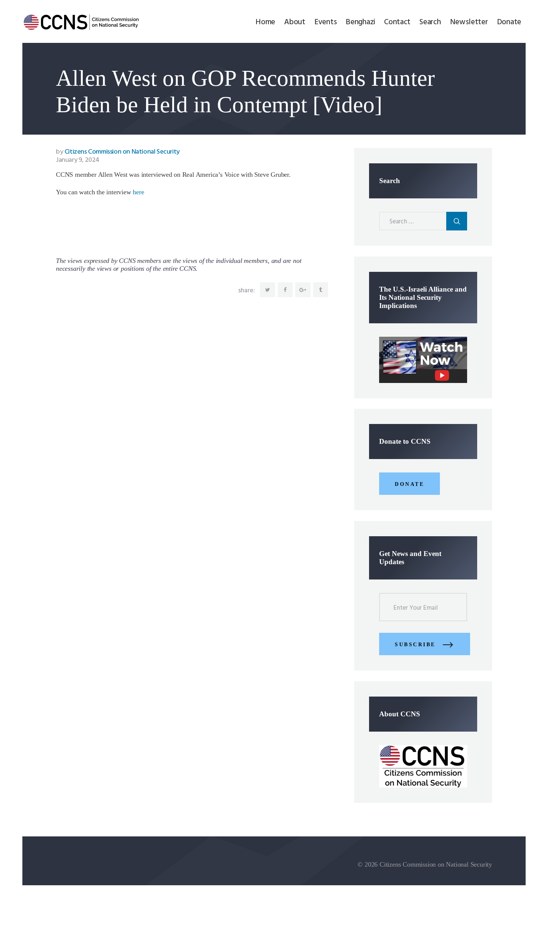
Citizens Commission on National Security (118, 152)
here (138, 192)
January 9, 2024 (78, 160)
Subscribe (415, 644)
